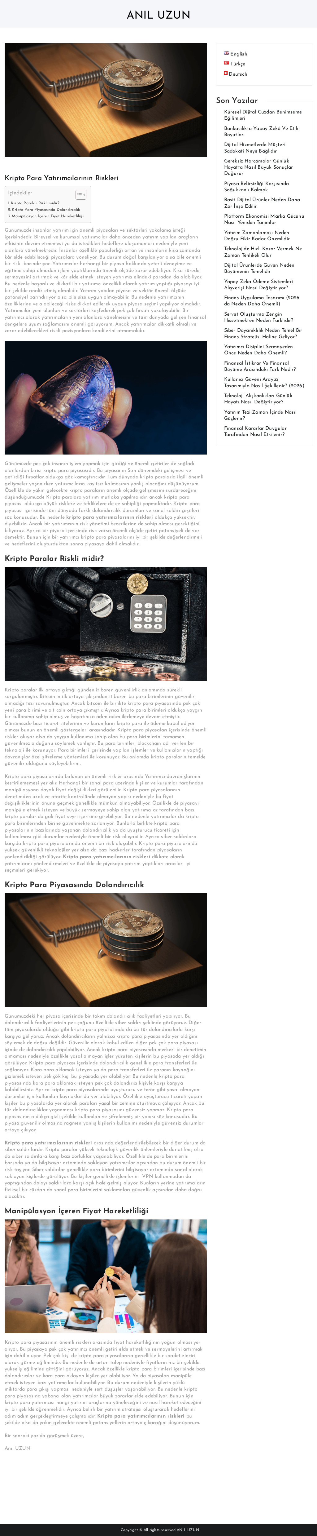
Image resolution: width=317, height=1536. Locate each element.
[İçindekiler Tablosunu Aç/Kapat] (78, 194)
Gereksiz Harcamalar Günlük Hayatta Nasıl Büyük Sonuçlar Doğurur (258, 167)
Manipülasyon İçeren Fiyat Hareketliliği (48, 216)
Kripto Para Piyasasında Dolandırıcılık (46, 210)
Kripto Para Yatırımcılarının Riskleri (62, 178)
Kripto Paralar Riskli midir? (35, 203)
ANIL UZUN (188, 1530)
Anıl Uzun (158, 16)
